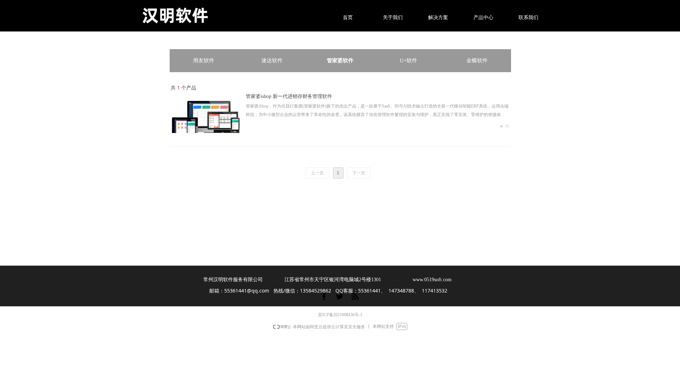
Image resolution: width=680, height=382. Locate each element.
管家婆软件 (340, 60)
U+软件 (408, 60)
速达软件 (272, 60)
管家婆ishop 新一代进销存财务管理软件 (289, 96)
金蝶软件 (477, 60)
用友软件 (203, 60)
